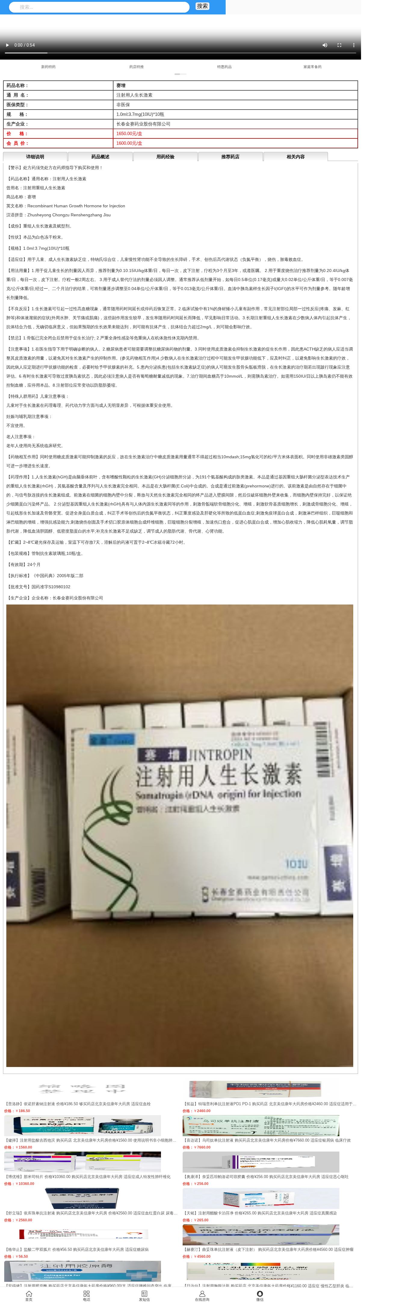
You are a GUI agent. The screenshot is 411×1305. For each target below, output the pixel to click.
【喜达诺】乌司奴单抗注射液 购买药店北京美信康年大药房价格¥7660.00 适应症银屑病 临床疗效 (267, 1140)
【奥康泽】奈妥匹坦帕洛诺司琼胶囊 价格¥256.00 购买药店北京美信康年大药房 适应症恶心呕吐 (266, 1176)
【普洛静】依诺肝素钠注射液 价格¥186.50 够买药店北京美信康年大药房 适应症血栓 (77, 1104)
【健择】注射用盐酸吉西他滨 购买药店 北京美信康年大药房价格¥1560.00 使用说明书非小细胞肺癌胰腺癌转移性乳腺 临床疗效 (114, 1140)
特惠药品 (224, 67)
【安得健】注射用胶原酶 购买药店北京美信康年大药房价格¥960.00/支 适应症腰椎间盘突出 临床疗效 (91, 1286)
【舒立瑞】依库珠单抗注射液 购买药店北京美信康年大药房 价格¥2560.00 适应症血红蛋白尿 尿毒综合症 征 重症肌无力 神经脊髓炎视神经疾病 (128, 1213)
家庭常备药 (313, 67)
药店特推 (136, 67)
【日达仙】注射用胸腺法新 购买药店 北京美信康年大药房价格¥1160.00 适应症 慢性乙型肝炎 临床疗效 (272, 1286)
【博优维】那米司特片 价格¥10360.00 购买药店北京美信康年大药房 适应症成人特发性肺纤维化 (87, 1176)
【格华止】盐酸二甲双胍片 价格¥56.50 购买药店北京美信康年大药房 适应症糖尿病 (76, 1249)
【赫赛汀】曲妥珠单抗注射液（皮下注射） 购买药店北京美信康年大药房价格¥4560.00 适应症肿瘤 (268, 1249)
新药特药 (48, 67)
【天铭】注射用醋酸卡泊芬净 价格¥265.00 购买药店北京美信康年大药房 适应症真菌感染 (260, 1213)
